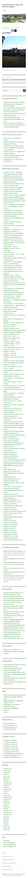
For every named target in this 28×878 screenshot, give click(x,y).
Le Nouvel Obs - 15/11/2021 (11, 246)
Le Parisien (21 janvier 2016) (11, 751)
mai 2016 (6, 822)
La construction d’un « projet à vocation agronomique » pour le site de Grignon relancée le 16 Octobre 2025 (14, 109)
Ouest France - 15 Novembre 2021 (13, 229)
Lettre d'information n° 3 (10, 727)
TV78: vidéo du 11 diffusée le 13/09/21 (14, 347)
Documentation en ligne (10, 729)
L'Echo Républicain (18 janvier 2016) (13, 753)
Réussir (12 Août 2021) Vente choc (13, 408)
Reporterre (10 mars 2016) (11, 538)
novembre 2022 (8, 784)
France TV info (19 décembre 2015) (13, 540)
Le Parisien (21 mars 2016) (11, 744)
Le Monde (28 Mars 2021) (10, 452)
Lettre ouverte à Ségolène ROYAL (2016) (14, 672)
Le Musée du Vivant (9, 568)
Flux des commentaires (10, 844)
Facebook (6, 710)
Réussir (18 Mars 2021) (10, 469)
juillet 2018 (6, 806)
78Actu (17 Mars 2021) (9, 477)
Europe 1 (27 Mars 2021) (10, 454)
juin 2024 (6, 774)
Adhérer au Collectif (7, 869)
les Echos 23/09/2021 (9, 326)
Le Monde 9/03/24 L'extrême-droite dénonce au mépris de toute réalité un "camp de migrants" (14, 147)
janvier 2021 (7, 795)
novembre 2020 (8, 797)
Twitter (6, 712)
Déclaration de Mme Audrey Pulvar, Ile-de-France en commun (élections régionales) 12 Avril (14, 602)
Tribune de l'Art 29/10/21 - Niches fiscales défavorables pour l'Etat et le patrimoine (13, 271)
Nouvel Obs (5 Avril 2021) (10, 437)
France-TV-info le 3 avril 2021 (12, 439)
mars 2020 (6, 801)
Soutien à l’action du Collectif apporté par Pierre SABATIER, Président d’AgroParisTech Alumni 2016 (14, 621)
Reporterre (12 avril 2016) (10, 524)
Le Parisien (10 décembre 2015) (12, 755)
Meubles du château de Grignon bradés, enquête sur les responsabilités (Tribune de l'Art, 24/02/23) (14, 200)
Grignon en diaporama (10, 558)
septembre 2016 (8, 814)
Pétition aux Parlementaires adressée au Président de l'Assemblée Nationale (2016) (14, 696)
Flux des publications (9, 842)
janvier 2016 (7, 829)
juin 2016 (6, 820)
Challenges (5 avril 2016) (10, 526)
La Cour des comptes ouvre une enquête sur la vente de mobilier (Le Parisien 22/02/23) (14, 206)
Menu (4, 10)
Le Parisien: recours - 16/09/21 (12, 341)
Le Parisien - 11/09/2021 (10, 353)
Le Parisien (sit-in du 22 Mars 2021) (13, 461)
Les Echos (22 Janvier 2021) (11, 494)
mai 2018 (6, 808)
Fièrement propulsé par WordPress (14, 875)
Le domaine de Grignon (8, 859)
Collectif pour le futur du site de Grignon (12, 6)
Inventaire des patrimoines (11, 562)
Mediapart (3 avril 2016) (10, 530)
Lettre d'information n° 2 (10, 725)
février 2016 (7, 827)
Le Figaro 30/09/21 (9, 313)
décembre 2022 (8, 782)
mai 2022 (6, 785)
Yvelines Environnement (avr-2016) (13, 629)
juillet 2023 (7, 778)
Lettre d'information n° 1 (10, 723)
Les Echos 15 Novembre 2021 (11, 231)
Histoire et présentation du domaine (13, 551)
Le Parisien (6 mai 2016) (10, 740)
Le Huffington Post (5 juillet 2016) (13, 505)
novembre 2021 (8, 789)
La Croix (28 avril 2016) (10, 520)
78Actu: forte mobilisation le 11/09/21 (14, 362)
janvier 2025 (7, 772)
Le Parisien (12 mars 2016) (11, 748)
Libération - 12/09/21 (9, 351)
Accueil (4, 853)
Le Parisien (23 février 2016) (11, 749)
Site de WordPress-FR (9, 846)
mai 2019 (6, 804)
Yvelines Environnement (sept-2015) (14, 638)
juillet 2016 (7, 818)
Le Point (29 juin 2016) (10, 507)
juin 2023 (6, 780)
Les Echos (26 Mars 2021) (10, 458)
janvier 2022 (7, 787)
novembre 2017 (8, 810)
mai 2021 (6, 793)
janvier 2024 (7, 776)
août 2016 (6, 816)
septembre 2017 (8, 812)
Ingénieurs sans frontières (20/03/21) (14, 463)
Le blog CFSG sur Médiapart (11, 708)
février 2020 (7, 803)
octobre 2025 (7, 770)
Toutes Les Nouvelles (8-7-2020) (13, 501)
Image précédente (6, 28)
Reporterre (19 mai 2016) (10, 509)
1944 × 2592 (14, 70)
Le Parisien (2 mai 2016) (10, 742)
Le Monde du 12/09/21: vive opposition (14, 360)
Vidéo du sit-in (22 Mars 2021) (12, 471)
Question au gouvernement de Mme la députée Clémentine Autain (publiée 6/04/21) (14, 427)
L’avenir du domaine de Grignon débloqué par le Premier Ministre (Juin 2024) (14, 119)
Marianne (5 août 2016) (10, 503)
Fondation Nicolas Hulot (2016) (12, 636)
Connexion (6, 840)
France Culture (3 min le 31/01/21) (13, 486)
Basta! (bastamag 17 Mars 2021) (12, 479)
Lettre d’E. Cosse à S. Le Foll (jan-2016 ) (14, 631)
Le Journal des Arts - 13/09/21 (12, 349)
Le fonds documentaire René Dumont (14, 572)
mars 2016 (6, 825)
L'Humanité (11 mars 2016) (11, 536)
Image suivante (15, 28)
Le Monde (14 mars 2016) (10, 534)
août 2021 (6, 791)
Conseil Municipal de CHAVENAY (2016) (14, 625)
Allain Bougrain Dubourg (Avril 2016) (13, 627)
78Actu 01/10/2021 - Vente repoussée (13, 303)
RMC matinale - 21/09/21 (10, 336)
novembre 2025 (8, 768)
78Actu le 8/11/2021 (9, 252)
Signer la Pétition (6, 866)
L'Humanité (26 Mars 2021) (11, 456)
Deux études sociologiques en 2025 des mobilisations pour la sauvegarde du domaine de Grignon (14, 104)
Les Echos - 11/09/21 (9, 364)
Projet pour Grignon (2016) (9, 863)
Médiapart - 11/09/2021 (10, 355)
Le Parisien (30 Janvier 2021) (11, 488)
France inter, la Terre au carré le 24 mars (14, 460)
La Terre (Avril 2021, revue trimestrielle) (14, 435)
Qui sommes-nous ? (7, 856)
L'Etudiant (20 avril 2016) (10, 522)
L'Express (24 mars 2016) (10, 532)
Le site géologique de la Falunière (12, 575)
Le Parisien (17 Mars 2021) (11, 480)
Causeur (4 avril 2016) (9, 528)
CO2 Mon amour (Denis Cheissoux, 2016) (15, 511)
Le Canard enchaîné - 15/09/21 (12, 343)
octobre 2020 (7, 799)
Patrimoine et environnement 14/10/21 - (14, 282)
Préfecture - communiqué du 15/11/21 (14, 241)
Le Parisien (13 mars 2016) (11, 746)
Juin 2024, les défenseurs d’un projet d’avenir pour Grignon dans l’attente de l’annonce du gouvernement (14, 125)
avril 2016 (6, 824)
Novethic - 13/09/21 (9, 345)
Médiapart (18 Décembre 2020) (12, 500)
